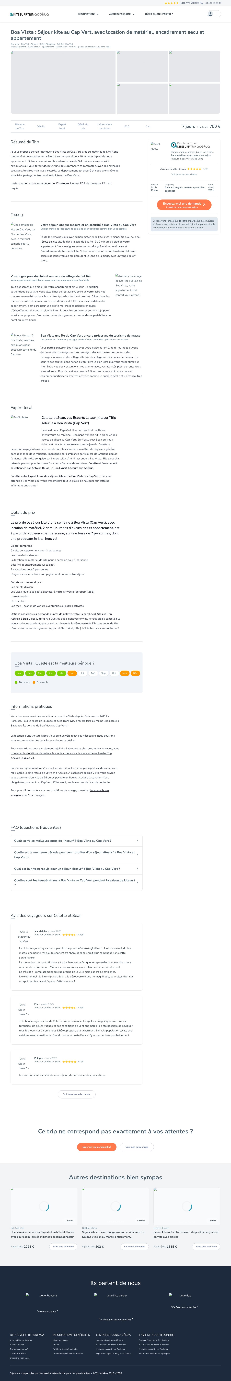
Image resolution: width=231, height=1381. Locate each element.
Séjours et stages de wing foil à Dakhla (113, 1353)
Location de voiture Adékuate (109, 1340)
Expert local (62, 126)
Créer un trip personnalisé (97, 1147)
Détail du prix (83, 126)
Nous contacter (17, 1344)
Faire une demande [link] (63, 1246)
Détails (41, 126)
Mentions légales (60, 1340)
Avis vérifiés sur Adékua (21, 1340)
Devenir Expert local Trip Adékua (154, 1340)
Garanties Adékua (18, 1353)
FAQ (127, 126)
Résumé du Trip (20, 126)
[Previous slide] (15, 1206)
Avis (148, 126)
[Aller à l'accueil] (29, 14)
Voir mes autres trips (136, 1147)
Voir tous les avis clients (76, 1094)
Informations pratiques (105, 126)
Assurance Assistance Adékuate (110, 1349)
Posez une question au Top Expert (154, 1353)
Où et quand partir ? (159, 14)
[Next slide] (73, 1206)
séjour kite (39, 522)
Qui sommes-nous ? (19, 1349)
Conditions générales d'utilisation (68, 1353)
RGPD (56, 1344)
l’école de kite (48, 242)
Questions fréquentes (19, 1358)
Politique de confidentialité (65, 1349)
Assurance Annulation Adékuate (111, 1344)
